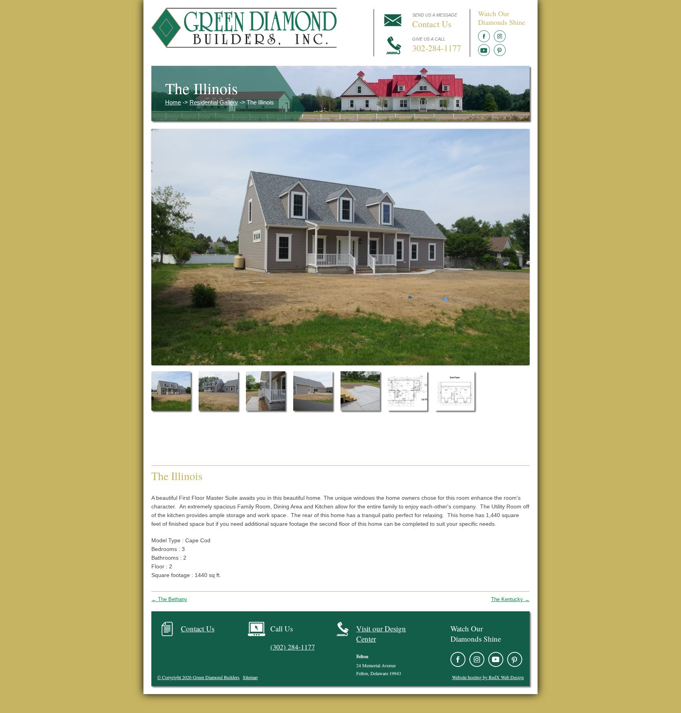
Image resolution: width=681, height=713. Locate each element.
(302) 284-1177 (292, 647)
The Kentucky (510, 599)
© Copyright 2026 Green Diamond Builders (198, 677)
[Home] (244, 45)
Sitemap (250, 677)
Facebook (484, 36)
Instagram (500, 36)
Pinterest (500, 50)
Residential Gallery (214, 102)
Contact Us (197, 628)
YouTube (484, 50)
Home (173, 102)
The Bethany (169, 599)
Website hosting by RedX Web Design (488, 677)
